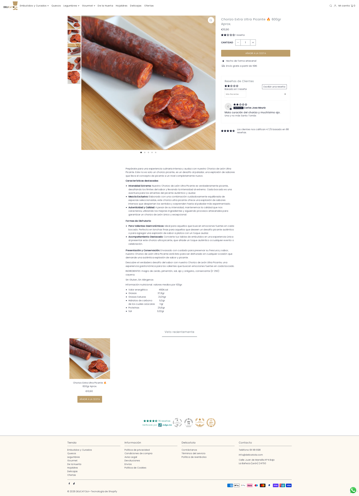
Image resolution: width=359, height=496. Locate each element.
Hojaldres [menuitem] (121, 5)
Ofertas (71, 475)
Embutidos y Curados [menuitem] (33, 5)
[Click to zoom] (211, 20)
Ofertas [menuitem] (149, 5)
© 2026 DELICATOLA (78, 491)
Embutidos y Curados (79, 449)
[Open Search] (331, 6)
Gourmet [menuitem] (87, 5)
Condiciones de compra (138, 453)
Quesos (71, 453)
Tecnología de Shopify (104, 491)
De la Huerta (74, 464)
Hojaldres (72, 467)
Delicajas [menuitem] (135, 5)
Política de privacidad (137, 449)
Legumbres (73, 457)
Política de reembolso (194, 457)
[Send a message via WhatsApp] (353, 490)
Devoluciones (132, 460)
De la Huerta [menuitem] (105, 5)
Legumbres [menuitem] (70, 5)
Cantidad (227, 42)
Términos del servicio (193, 453)
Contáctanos (189, 449)
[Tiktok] (74, 484)
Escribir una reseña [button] (274, 86)
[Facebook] (69, 484)
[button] (228, 35)
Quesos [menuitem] (56, 5)
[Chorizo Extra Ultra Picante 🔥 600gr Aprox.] (89, 358)
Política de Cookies (135, 467)
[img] (240, 104)
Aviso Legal (131, 457)
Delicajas (72, 471)
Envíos (128, 464)
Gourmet (72, 460)
